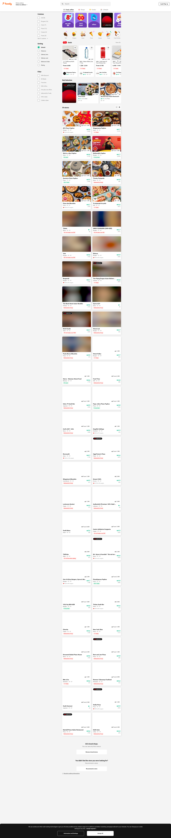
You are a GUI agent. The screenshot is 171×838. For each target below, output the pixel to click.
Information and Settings (71, 833)
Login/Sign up (164, 4)
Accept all (100, 833)
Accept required (90, 828)
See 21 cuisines (42, 38)
